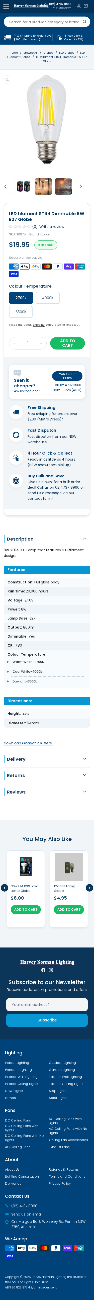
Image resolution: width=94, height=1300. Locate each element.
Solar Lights (58, 1098)
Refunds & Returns (64, 1169)
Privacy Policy (60, 1183)
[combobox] (47, 22)
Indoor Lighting (17, 1063)
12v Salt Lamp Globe (64, 888)
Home (14, 53)
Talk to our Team (67, 376)
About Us (12, 1169)
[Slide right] (80, 186)
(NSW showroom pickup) (49, 464)
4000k (47, 297)
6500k (21, 311)
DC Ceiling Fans (18, 1120)
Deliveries (13, 1183)
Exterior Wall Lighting (65, 1077)
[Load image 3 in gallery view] (43, 186)
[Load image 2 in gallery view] (23, 186)
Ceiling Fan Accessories (68, 1140)
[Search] (84, 22)
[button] (85, 6)
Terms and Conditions (67, 1176)
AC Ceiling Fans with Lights (65, 1121)
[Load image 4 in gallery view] (63, 186)
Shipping (39, 325)
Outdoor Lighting (62, 1063)
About (12, 1159)
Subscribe (47, 1020)
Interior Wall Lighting (21, 1077)
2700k (21, 297)
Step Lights (57, 1091)
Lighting (13, 1053)
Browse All (31, 53)
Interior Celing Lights (21, 1084)
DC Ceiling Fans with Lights (21, 1128)
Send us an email (26, 1214)
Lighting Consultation (22, 1176)
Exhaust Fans (59, 1147)
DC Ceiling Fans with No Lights (24, 1138)
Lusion (45, 234)
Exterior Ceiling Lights (66, 1084)
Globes (48, 53)
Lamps (10, 1098)
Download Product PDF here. (28, 743)
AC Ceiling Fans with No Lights (68, 1130)
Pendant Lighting (18, 1070)
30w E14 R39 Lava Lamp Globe (24, 888)
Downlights (14, 1091)
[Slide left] (5, 186)
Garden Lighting (62, 1070)
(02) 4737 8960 (60, 4)
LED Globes (67, 53)
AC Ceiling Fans (17, 1147)
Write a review (51, 226)
